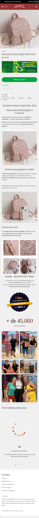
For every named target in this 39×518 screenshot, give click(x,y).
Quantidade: (5, 85)
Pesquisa (4, 478)
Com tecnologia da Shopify (17, 510)
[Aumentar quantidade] (11, 89)
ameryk (4, 51)
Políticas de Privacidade (8, 490)
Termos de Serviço (7, 487)
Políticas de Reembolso (8, 484)
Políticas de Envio (6, 481)
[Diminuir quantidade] (4, 89)
